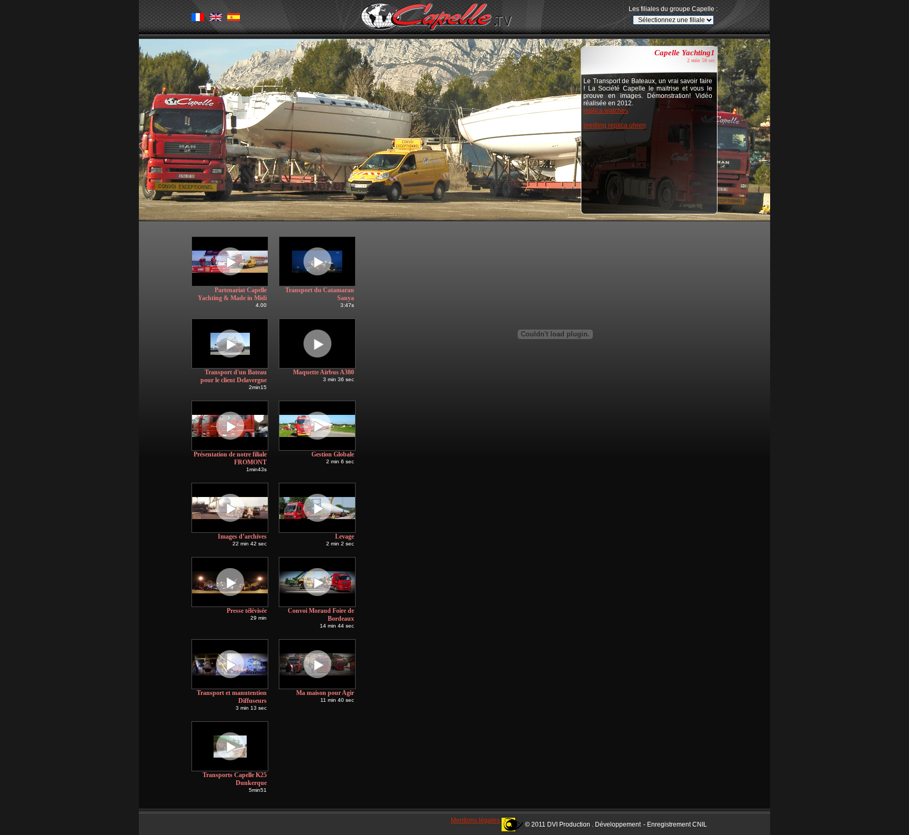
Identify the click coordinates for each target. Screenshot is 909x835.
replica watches (605, 110)
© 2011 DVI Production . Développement (583, 824)
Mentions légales (475, 820)
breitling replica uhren (614, 125)
